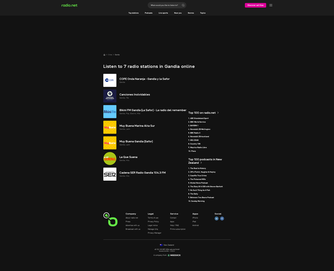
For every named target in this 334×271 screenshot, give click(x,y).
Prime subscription (178, 229)
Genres (191, 13)
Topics (202, 13)
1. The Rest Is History (197, 168)
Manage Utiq (153, 229)
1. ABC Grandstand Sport (198, 118)
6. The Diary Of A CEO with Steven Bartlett (205, 187)
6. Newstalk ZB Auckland (198, 137)
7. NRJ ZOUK (193, 140)
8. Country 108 (194, 144)
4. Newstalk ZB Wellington (199, 129)
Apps (172, 222)
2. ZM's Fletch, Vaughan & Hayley (202, 172)
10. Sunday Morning (196, 201)
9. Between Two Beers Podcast (201, 197)
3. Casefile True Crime (197, 176)
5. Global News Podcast (198, 183)
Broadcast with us (133, 229)
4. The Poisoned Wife (197, 179)
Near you (178, 13)
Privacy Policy (153, 222)
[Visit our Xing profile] (222, 218)
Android (195, 225)
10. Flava (192, 151)
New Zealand (168, 245)
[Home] (104, 55)
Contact (173, 218)
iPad (194, 222)
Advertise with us (132, 225)
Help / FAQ (174, 225)
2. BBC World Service (197, 122)
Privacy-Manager (154, 233)
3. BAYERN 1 (193, 126)
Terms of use (153, 218)
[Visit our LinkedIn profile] (217, 218)
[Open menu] (270, 5)
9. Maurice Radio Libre (197, 147)
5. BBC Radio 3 (194, 133)
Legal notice (153, 225)
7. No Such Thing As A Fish (199, 190)
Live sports (163, 13)
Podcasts (148, 13)
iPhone (195, 218)
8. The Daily (193, 194)
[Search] (183, 5)
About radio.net (132, 218)
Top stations (134, 13)
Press (128, 222)
